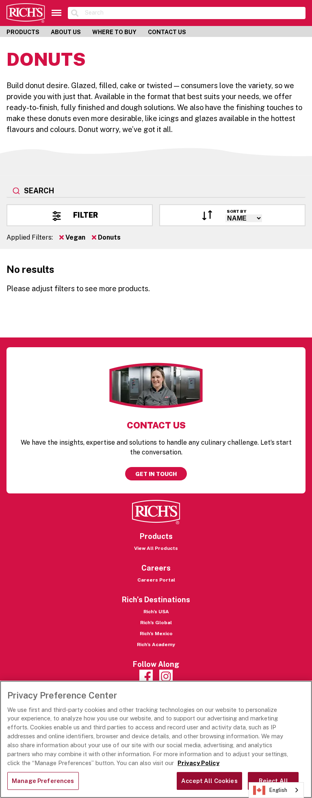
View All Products (156, 548)
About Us (66, 32)
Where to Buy (114, 32)
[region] (156, 739)
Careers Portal (156, 580)
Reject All (273, 780)
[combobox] (156, 191)
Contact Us (167, 32)
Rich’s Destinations (156, 599)
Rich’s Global (156, 622)
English (278, 790)
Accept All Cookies (209, 780)
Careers (156, 568)
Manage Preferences (43, 780)
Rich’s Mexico (156, 633)
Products (22, 32)
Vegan (74, 237)
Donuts (108, 237)
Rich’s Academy (156, 644)
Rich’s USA (156, 611)
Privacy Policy (198, 762)
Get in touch (156, 474)
